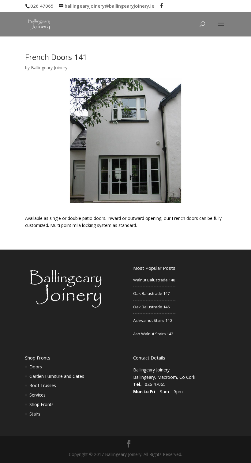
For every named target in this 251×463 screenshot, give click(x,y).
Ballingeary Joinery (49, 67)
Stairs (34, 414)
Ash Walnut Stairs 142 (153, 334)
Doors (35, 367)
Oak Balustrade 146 (151, 307)
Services (37, 395)
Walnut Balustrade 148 (154, 280)
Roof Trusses (42, 385)
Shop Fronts (41, 404)
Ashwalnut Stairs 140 (152, 320)
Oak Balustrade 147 (151, 293)
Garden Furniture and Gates (56, 376)
